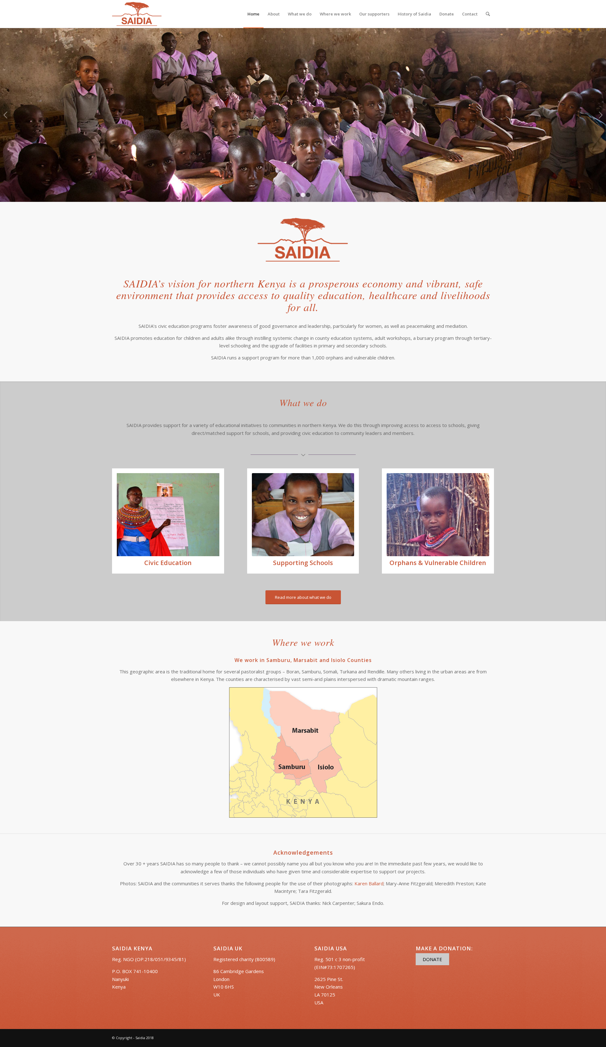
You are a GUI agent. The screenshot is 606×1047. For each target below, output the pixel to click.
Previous (5, 115)
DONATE (432, 959)
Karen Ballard (368, 883)
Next (600, 115)
